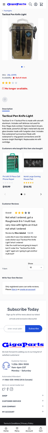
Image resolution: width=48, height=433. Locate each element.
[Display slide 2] (24, 194)
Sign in (14, 289)
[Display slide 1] (21, 194)
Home (6, 431)
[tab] (7, 110)
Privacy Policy (27, 423)
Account (29, 431)
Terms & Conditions (12, 423)
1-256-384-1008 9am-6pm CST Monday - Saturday (21, 367)
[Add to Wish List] (4, 99)
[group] (10, 83)
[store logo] (17, 4)
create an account (27, 289)
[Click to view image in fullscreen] (23, 39)
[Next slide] (41, 194)
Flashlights (7, 11)
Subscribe (34, 328)
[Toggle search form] (30, 4)
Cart (41, 431)
